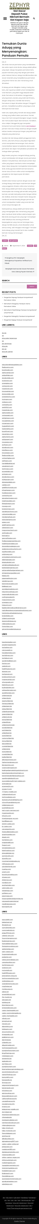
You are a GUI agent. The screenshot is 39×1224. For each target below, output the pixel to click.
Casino (30, 246)
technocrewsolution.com (10, 978)
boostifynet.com (7, 431)
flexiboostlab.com (8, 455)
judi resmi (17, 1198)
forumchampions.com (9, 938)
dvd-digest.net (7, 1112)
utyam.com (6, 872)
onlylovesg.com (7, 554)
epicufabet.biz (6, 744)
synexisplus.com (7, 383)
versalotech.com (7, 466)
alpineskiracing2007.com (10, 1141)
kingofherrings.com (8, 1053)
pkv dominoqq (6, 344)
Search (5, 280)
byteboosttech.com (8, 677)
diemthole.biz (6, 1040)
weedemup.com (7, 581)
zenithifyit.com (7, 407)
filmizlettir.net (6, 925)
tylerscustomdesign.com (10, 960)
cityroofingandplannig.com (11, 802)
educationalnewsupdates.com (12, 365)
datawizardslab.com (8, 482)
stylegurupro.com (8, 479)
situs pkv (5, 346)
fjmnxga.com (6, 1083)
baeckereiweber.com (9, 642)
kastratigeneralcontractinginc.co (13, 773)
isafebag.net (6, 1002)
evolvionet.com (7, 381)
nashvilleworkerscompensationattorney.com (17, 610)
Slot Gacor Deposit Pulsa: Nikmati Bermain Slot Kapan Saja (19, 15)
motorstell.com (7, 970)
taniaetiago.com (7, 891)
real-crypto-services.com (10, 810)
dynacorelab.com (8, 394)
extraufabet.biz (7, 720)
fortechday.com (7, 626)
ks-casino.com (7, 826)
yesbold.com (6, 666)
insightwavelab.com (8, 501)
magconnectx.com (8, 600)
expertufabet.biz (7, 701)
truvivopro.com (7, 399)
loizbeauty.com (7, 1029)
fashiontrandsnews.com (10, 762)
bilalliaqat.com (7, 586)
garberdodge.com (8, 949)
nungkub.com (6, 883)
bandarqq (24, 1198)
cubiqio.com (6, 485)
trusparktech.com (8, 426)
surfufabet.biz (6, 730)
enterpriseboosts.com (9, 1008)
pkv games (13, 241)
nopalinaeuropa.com (9, 904)
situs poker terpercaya (9, 338)
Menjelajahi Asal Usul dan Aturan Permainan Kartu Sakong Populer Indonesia (19, 270)
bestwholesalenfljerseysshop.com (13, 776)
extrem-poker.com (8, 824)
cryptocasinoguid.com (9, 768)
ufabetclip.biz (6, 698)
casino (5, 241)
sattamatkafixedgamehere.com (12, 570)
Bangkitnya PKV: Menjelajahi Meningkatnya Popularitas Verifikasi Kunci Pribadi (18, 260)
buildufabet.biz (7, 757)
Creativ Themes (19, 1221)
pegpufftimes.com (8, 933)
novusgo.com (6, 506)
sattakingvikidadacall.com (10, 565)
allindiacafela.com (8, 1139)
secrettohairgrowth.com (10, 1072)
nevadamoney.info (8, 1104)
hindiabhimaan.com (8, 1171)
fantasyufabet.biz (8, 704)
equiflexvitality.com (8, 552)
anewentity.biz (7, 1058)
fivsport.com (6, 845)
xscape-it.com (7, 789)
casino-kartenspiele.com (10, 1010)
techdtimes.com (7, 655)
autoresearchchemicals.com (11, 1179)
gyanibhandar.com (8, 693)
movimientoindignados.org (11, 861)
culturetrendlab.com (9, 514)
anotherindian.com (8, 885)
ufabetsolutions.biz (8, 725)
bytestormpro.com (8, 509)
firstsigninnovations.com (10, 946)
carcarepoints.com (8, 829)
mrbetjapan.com (7, 1056)
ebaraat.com (6, 671)
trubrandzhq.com (8, 429)
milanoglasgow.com (8, 1125)
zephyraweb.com (7, 413)
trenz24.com (6, 1024)
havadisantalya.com (9, 653)
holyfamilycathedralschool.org (12, 613)
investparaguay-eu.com (10, 818)
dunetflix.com (6, 858)
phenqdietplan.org (8, 853)
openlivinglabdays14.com (10, 778)
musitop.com (6, 869)
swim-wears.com (7, 952)
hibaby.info (5, 576)
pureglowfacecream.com (10, 1050)
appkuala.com (6, 1061)
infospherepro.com (8, 490)
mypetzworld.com (8, 813)
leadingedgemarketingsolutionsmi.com (15, 770)
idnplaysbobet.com (8, 562)
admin (6, 246)
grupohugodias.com (8, 834)
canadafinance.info (8, 1101)
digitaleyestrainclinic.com (10, 1152)
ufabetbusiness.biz (8, 712)
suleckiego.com (7, 1184)
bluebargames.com (8, 941)
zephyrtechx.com (8, 437)
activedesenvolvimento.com (11, 557)
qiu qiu (4, 333)
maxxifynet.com (7, 389)
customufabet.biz (8, 738)
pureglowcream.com (9, 1067)
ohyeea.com (6, 877)
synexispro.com (7, 602)
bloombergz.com (7, 1005)
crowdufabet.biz (7, 754)
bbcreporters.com (8, 765)
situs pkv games (7, 352)
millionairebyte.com (8, 624)
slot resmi (9, 1198)
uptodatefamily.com (9, 866)
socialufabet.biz (7, 728)
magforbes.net (7, 986)
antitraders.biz (6, 784)
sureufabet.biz (6, 736)
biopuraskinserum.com (9, 1096)
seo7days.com (7, 1064)
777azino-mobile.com (9, 792)
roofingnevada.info (8, 597)
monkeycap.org (7, 989)
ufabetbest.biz (7, 733)
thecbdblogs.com (8, 1176)
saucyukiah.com (7, 920)
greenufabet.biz (7, 714)
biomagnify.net (7, 907)
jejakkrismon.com (8, 1037)
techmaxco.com (7, 469)
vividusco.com (7, 402)
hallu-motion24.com (9, 1131)
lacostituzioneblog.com (10, 875)
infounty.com (6, 816)
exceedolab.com (7, 471)
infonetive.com (7, 1091)
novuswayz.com (7, 442)
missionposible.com (8, 1155)
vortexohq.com (7, 495)
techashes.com (7, 647)
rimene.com (6, 1107)
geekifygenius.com (8, 525)
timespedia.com (7, 1034)
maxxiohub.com (7, 410)
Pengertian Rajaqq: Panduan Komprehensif (18, 320)
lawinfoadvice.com (8, 850)
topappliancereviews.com (10, 1165)
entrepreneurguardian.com (11, 573)
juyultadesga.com (8, 808)
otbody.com (6, 1018)
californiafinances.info (9, 1099)
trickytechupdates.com (10, 1168)
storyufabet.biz (7, 741)
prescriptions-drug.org (9, 976)
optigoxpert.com (7, 439)
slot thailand (30, 126)
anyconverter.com (8, 1032)
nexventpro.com (7, 434)
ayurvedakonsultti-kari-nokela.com (13, 781)
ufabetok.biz (6, 749)
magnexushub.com (8, 679)
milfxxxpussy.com (8, 864)
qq (3, 336)
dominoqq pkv (26, 1200)
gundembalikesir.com (9, 661)
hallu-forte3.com (7, 1128)
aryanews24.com (7, 786)
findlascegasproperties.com (11, 541)
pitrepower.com (7, 1147)
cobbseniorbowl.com (9, 794)
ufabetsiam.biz (7, 706)
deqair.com (6, 837)
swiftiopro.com (7, 461)
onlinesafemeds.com (9, 690)
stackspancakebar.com (10, 1120)
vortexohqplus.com (8, 458)
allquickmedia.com (8, 1045)
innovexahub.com (8, 391)
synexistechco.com (8, 397)
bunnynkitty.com (7, 1077)
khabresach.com (7, 1173)
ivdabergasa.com (8, 805)
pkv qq (4, 349)
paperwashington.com (9, 578)
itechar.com (6, 663)
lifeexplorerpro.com (8, 504)
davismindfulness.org (9, 621)
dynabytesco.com (8, 477)
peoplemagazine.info (9, 645)
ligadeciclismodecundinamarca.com (14, 608)
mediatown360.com (8, 1149)
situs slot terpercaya (20, 1203)
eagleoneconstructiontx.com (11, 549)
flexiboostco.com (8, 367)
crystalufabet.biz (7, 746)
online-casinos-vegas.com (11, 1157)
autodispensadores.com (10, 589)
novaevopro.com (7, 423)
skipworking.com (7, 1026)
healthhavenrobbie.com (10, 544)
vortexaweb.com (7, 415)
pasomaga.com (7, 896)
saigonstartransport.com (10, 1085)
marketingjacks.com (9, 1163)
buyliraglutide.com (8, 687)
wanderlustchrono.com (9, 512)
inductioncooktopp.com (10, 592)
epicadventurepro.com (9, 498)
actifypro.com (6, 445)
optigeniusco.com (8, 418)
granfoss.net (6, 1136)
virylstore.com (6, 968)
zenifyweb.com (7, 533)
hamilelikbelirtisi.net (8, 463)
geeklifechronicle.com (9, 487)
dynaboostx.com (7, 447)
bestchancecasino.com (10, 584)
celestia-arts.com (8, 936)
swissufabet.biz (7, 709)
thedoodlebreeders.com (10, 832)
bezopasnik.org (7, 1080)
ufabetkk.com (6, 1042)
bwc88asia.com (7, 821)
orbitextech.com (7, 528)
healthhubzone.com (8, 669)
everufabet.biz (7, 752)
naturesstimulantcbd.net (10, 901)
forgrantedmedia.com (9, 954)
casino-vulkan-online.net (10, 1144)
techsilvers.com (7, 840)
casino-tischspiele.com (10, 1016)
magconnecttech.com (9, 530)
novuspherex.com (8, 421)
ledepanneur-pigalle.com (10, 1109)
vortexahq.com (7, 405)
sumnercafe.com (8, 856)
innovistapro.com (8, 453)
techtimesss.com (8, 965)
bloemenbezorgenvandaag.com (12, 1069)
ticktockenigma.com (9, 520)
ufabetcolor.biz (7, 717)
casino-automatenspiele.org (11, 1013)
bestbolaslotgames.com (10, 568)
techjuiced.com (7, 674)
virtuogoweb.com (8, 682)
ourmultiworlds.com (8, 928)
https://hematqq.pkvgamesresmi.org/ (19, 1208)
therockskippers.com (9, 1133)
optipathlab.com (7, 375)
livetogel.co (6, 536)
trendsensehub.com (8, 517)
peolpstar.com (7, 957)
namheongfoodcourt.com (11, 1123)
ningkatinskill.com (8, 842)
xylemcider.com (7, 888)
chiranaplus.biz (7, 1117)
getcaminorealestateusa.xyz (11, 629)
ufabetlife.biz (6, 722)
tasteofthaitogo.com (9, 1075)
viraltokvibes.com (8, 981)
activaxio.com (6, 474)
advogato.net (6, 1000)
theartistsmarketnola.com (10, 1115)
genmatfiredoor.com (9, 538)
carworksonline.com (8, 962)
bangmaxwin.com (8, 1088)
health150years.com (8, 973)
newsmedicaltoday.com (10, 594)
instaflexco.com (7, 450)
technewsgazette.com (9, 1048)
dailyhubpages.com (8, 560)
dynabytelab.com (8, 378)
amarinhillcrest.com (8, 994)
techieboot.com (7, 658)
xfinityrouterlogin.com (9, 1160)
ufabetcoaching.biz (8, 618)
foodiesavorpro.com (8, 493)
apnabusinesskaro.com (9, 1181)
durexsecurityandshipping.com (12, 800)
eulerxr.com (6, 522)
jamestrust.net (7, 1021)
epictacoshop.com (8, 1093)
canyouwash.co (7, 650)
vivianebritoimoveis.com (10, 984)
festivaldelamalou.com (9, 944)
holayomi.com (7, 605)
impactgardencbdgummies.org (12, 899)
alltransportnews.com (9, 760)
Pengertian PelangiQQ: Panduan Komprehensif (19, 316)
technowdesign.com (9, 797)
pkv (4, 1198)
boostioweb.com (7, 370)
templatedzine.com (8, 848)
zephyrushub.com (8, 373)
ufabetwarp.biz (7, 695)
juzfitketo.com (7, 893)
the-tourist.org (7, 997)
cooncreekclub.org (8, 930)
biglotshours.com (7, 685)
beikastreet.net (7, 922)
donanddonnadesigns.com (11, 546)
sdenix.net (5, 992)
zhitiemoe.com (7, 880)
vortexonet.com (7, 386)
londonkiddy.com (7, 616)
